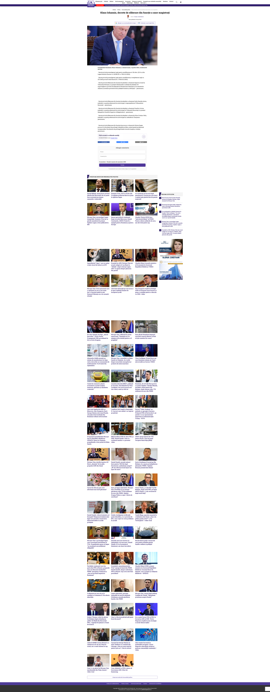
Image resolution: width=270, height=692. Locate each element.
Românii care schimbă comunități (152, 1)
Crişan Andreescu (139, 16)
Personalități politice (126, 9)
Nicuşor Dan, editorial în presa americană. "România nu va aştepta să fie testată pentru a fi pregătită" (121, 337)
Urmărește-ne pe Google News (147, 23)
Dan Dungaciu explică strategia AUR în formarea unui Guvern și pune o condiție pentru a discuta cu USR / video (130, 5)
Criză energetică (119, 1)
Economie (127, 1)
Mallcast (136, 3)
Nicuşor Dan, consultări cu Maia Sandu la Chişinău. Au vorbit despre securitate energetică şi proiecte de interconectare (122, 361)
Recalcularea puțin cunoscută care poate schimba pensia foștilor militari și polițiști (145, 542)
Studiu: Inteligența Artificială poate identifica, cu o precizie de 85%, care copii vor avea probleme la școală (122, 517)
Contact (145, 683)
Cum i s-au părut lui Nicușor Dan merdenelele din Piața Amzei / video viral (98, 670)
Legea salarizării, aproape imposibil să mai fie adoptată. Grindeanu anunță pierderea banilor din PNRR (120, 596)
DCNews (91, 4)
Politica (118, 9)
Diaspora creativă (137, 1)
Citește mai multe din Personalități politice (122, 677)
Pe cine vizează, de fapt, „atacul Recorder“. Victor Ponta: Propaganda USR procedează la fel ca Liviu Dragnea (97, 337)
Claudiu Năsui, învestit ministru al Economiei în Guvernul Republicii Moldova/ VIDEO (145, 265)
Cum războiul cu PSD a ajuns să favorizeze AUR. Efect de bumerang (121, 670)
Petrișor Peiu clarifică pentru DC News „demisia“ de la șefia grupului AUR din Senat (98, 464)
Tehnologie (130, 3)
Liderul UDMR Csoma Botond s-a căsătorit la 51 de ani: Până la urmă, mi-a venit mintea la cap (98, 644)
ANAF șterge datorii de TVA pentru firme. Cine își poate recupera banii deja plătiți (144, 438)
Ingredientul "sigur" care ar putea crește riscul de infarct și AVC (98, 264)
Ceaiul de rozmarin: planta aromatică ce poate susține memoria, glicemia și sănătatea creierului (97, 386)
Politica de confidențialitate (113, 683)
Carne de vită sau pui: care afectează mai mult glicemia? (97, 488)
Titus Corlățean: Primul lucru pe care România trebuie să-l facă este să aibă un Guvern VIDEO (145, 360)
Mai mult (144, 3)
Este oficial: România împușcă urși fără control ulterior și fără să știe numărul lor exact (145, 336)
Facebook (105, 142)
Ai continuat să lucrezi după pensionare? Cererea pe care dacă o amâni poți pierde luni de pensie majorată (146, 196)
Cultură (171, 1)
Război (111, 1)
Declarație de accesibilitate (155, 683)
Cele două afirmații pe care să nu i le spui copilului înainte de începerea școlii (122, 290)
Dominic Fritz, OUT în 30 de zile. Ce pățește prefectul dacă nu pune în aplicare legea (122, 195)
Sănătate (165, 1)
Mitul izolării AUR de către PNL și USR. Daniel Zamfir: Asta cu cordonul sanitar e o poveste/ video (122, 439)
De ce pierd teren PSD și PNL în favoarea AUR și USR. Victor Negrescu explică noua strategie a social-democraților (146, 619)
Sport (123, 3)
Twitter (123, 142)
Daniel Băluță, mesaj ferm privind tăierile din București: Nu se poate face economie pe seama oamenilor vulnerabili (98, 196)
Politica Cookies (125, 683)
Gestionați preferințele (136, 683)
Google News (114, 137)
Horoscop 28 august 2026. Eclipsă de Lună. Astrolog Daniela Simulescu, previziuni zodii (171, 206)
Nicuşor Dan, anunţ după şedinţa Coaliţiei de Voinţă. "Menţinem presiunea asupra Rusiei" (146, 595)
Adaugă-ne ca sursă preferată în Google (127, 23)
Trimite (122, 165)
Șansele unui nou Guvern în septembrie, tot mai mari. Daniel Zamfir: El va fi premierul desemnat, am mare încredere (121, 543)
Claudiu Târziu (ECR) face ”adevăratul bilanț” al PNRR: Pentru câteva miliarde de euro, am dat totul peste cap (145, 220)
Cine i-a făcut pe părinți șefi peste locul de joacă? (122, 618)
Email (142, 142)
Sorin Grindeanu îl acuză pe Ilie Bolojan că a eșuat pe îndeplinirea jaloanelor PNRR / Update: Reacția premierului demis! (146, 464)
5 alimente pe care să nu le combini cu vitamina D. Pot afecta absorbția (98, 595)
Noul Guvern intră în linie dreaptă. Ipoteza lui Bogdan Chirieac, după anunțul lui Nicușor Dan (171, 199)
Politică (106, 1)
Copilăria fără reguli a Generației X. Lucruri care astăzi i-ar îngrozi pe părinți (122, 411)
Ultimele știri (98, 1)
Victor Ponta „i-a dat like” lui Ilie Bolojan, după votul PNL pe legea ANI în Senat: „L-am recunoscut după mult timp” (146, 490)
